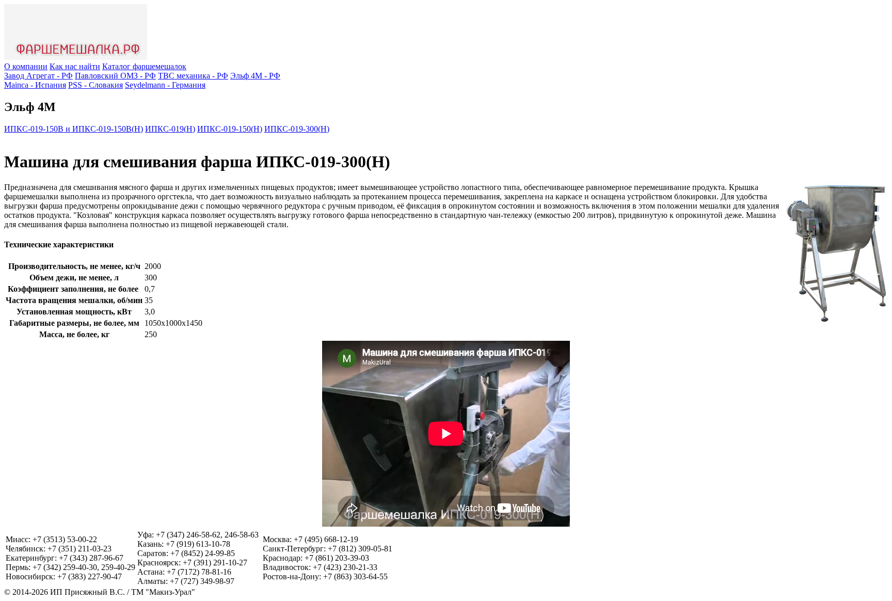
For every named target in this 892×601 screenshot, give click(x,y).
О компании (25, 66)
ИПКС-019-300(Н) (296, 128)
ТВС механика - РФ (193, 75)
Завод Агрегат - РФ (38, 75)
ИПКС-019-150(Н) (229, 128)
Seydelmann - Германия (165, 85)
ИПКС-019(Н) (170, 128)
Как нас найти (75, 66)
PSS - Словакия (95, 85)
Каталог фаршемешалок (144, 66)
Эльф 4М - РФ (255, 75)
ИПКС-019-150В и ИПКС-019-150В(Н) (73, 128)
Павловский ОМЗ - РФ (115, 75)
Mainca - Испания (35, 85)
